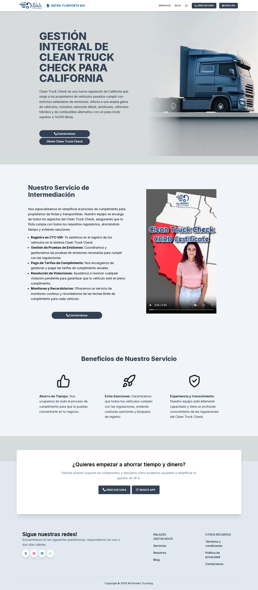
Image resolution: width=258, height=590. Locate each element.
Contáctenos (66, 133)
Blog (178, 5)
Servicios (165, 5)
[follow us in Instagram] (35, 553)
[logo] (30, 5)
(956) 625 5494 (205, 5)
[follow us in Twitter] (26, 553)
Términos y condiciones (213, 543)
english (230, 5)
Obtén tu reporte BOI (68, 5)
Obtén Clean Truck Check (65, 141)
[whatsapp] (186, 5)
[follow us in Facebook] (43, 553)
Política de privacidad (212, 555)
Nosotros (159, 552)
